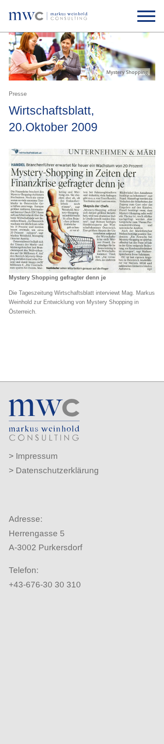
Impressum (37, 456)
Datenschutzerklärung (57, 470)
